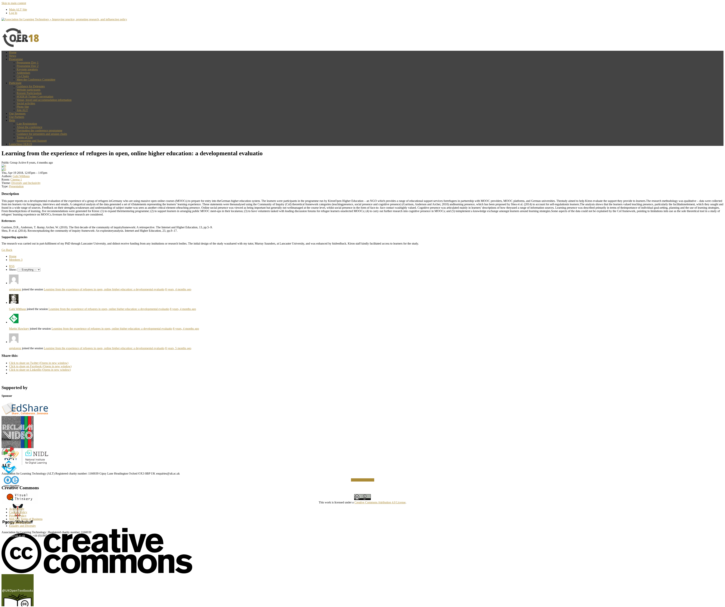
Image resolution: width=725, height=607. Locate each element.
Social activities (26, 103)
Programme (16, 59)
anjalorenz (15, 289)
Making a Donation (362, 480)
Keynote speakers (27, 69)
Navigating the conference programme (39, 130)
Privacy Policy (17, 515)
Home (12, 52)
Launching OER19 (20, 144)
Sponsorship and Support (32, 140)
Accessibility (16, 508)
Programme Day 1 (28, 62)
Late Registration (27, 123)
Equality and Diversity (22, 525)
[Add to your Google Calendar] (4, 166)
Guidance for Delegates (31, 86)
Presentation (16, 186)
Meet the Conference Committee (36, 79)
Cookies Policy (18, 512)
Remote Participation (29, 93)
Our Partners (16, 116)
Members (15, 259)
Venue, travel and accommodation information (44, 100)
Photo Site (23, 106)
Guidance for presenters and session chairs (42, 133)
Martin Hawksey (19, 328)
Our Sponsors (17, 113)
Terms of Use (25, 137)
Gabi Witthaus (21, 176)
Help (12, 120)
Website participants (28, 89)
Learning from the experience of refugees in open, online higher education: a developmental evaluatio (104, 289)
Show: (13, 269)
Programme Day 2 (28, 66)
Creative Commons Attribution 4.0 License (380, 502)
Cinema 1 (16, 179)
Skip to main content (14, 3)
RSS (12, 266)
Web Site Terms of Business (25, 519)
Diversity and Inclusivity (26, 183)
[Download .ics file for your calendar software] (4, 169)
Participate (15, 83)
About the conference (29, 127)
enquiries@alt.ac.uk (13, 535)
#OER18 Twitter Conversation (35, 96)
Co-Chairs (23, 76)
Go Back (7, 250)
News (12, 55)
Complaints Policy (20, 522)
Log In (13, 13)
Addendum (23, 72)
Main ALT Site (18, 9)
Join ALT (22, 110)
